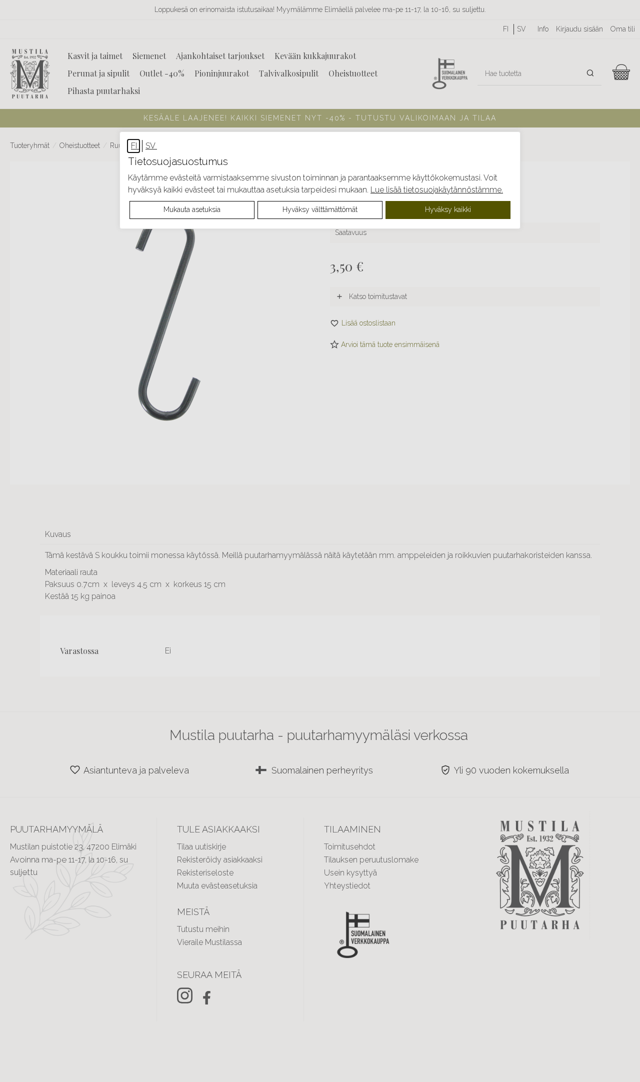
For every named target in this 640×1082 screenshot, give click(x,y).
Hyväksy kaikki (448, 210)
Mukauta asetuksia (192, 210)
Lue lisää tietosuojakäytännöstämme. (436, 189)
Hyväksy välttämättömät (320, 210)
